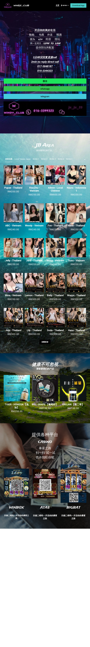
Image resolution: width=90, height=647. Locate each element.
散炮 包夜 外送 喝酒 (45, 35)
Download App (78, 5)
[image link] (45, 108)
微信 (45, 81)
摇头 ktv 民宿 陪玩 (45, 39)
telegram (45, 96)
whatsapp (45, 88)
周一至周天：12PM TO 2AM (45, 43)
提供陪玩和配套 (45, 48)
